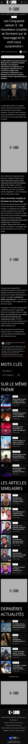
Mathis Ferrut (10, 342)
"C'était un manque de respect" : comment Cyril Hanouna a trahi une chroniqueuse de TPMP (19, 571)
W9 (19, 375)
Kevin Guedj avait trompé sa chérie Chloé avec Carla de (13, 183)
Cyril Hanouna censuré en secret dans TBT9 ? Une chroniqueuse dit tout (19, 542)
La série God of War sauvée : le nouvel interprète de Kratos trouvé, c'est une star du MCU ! (19, 655)
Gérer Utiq (12, 730)
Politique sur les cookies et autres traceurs (13, 722)
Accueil (2, 14)
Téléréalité (15, 14)
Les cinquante (22, 14)
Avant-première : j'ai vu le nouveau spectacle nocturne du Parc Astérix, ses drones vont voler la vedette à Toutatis (19, 472)
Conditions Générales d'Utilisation (8, 717)
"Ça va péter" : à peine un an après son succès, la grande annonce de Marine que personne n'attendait (19, 670)
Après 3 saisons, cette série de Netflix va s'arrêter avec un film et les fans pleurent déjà (19, 458)
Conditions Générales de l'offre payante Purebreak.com (13, 728)
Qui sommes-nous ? (21, 717)
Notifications (6, 730)
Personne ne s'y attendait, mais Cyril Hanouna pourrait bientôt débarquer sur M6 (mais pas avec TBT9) (19, 530)
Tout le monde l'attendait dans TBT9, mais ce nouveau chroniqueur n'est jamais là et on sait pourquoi (19, 557)
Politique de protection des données (13, 725)
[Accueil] (11, 2)
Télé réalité (7, 371)
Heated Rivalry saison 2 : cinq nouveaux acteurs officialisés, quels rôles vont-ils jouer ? (19, 416)
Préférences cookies (20, 730)
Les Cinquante (8, 375)
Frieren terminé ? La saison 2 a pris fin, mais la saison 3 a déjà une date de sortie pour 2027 (19, 444)
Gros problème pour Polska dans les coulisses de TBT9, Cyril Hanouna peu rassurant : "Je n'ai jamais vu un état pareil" (19, 517)
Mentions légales (13, 720)
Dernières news (8, 14)
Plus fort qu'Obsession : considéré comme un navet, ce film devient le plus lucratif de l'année (19, 642)
